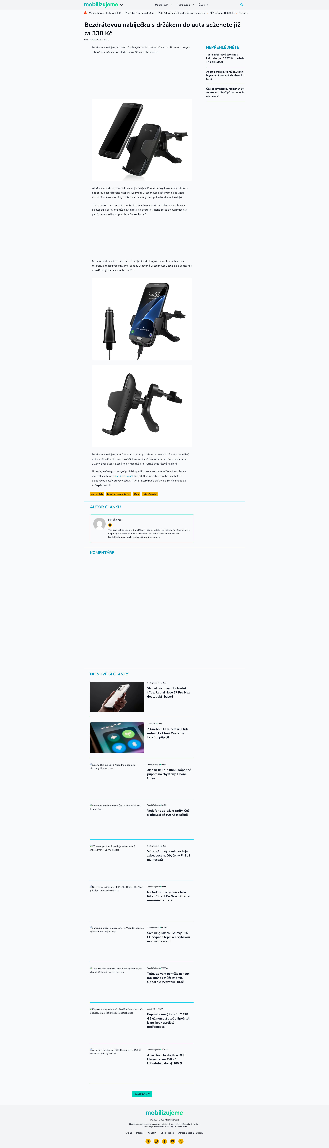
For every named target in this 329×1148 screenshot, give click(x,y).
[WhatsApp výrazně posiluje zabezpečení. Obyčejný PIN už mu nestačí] (117, 860)
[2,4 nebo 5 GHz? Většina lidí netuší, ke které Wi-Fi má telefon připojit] (117, 737)
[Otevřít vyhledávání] (242, 5)
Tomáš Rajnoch (153, 764)
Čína (136, 494)
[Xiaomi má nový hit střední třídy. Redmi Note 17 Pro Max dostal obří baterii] (117, 697)
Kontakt (152, 1132)
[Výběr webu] (121, 4)
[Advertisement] (142, 76)
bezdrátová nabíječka (118, 494)
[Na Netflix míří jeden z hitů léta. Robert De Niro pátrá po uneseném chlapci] (117, 900)
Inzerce (140, 1132)
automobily (97, 494)
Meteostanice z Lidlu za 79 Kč (105, 13)
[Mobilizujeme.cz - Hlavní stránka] (101, 5)
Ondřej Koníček (153, 683)
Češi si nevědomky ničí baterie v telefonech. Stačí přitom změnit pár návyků (225, 92)
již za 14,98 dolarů (122, 476)
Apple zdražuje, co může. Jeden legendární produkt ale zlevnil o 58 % (225, 75)
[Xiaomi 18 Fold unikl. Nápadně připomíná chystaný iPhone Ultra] (117, 778)
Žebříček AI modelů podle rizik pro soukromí (181, 13)
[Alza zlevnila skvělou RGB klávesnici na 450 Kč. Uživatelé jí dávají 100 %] (117, 1063)
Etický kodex (167, 1132)
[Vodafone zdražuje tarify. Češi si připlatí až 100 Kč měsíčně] (117, 819)
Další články (142, 1094)
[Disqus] (164, 592)
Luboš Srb (151, 723)
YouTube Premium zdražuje (139, 13)
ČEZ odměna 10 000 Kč (222, 13)
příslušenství (150, 494)
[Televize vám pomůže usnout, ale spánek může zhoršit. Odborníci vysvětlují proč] (117, 982)
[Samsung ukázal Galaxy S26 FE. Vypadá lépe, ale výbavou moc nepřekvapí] (117, 941)
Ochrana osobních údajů (190, 1132)
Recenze (243, 13)
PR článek (88, 40)
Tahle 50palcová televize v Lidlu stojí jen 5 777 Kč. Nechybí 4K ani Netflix (225, 58)
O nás (129, 1132)
